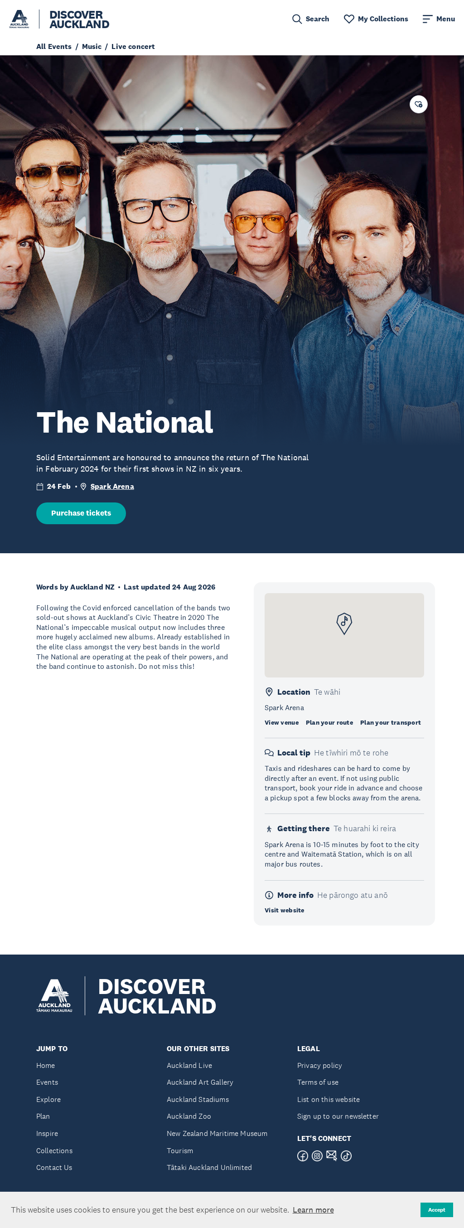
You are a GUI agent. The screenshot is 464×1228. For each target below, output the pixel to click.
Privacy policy (319, 1065)
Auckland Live (189, 1065)
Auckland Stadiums (198, 1099)
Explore (48, 1099)
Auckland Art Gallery (200, 1082)
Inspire (47, 1133)
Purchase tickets (81, 513)
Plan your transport (390, 722)
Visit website (284, 910)
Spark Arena (112, 486)
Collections (54, 1150)
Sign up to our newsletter (338, 1116)
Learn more (313, 1210)
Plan (43, 1116)
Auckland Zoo (189, 1116)
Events (47, 1082)
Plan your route (329, 722)
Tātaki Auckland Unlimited (209, 1167)
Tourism (180, 1150)
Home (45, 1065)
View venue (282, 722)
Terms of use (317, 1082)
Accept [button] (436, 1209)
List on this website (328, 1099)
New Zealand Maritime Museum (217, 1133)
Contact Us (54, 1167)
